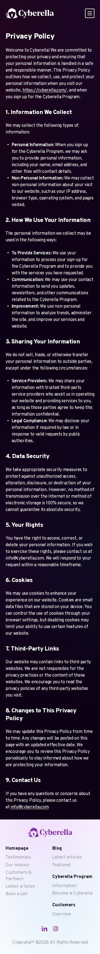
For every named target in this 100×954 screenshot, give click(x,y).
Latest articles (20, 886)
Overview (61, 914)
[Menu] (89, 13)
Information (64, 886)
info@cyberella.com (30, 807)
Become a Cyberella (72, 893)
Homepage (17, 848)
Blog (57, 848)
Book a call (17, 894)
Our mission (17, 865)
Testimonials (18, 857)
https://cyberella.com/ (44, 90)
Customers (63, 905)
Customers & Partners (19, 876)
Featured (61, 865)
